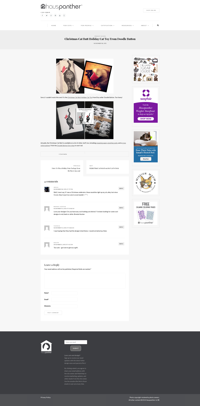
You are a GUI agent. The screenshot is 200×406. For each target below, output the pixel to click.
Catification (106, 25)
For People (86, 25)
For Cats (67, 25)
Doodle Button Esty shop (66, 145)
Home (53, 25)
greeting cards (113, 143)
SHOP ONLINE (151, 10)
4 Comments (63, 154)
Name (46, 293)
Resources (127, 25)
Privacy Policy (46, 397)
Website (47, 306)
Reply (121, 188)
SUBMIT (76, 348)
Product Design (100, 36)
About (144, 25)
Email (46, 299)
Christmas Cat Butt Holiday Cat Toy (80, 97)
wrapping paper (101, 143)
